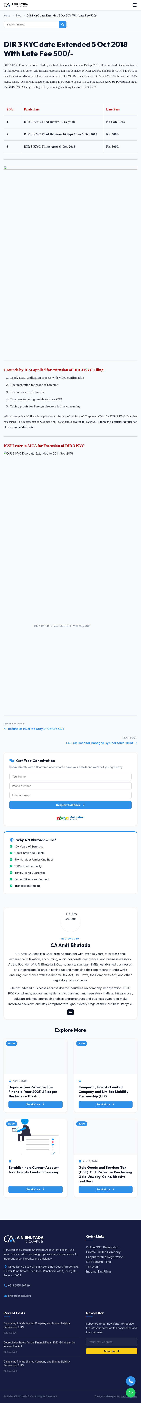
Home (7, 15)
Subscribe (109, 1351)
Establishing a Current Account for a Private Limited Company (33, 1169)
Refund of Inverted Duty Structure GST (35, 729)
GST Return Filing (98, 1262)
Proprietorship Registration (105, 1257)
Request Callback (68, 805)
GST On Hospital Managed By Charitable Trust (100, 743)
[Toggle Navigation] (134, 5)
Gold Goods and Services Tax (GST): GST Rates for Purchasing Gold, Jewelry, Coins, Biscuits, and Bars (105, 1174)
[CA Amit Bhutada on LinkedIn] (70, 1012)
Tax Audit (92, 1267)
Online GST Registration (102, 1247)
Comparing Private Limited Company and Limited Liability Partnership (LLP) (103, 1091)
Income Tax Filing (98, 1271)
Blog (18, 15)
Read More (33, 1104)
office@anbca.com (19, 1295)
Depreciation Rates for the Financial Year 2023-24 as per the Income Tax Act (32, 1091)
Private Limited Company (103, 1252)
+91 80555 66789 (19, 1285)
